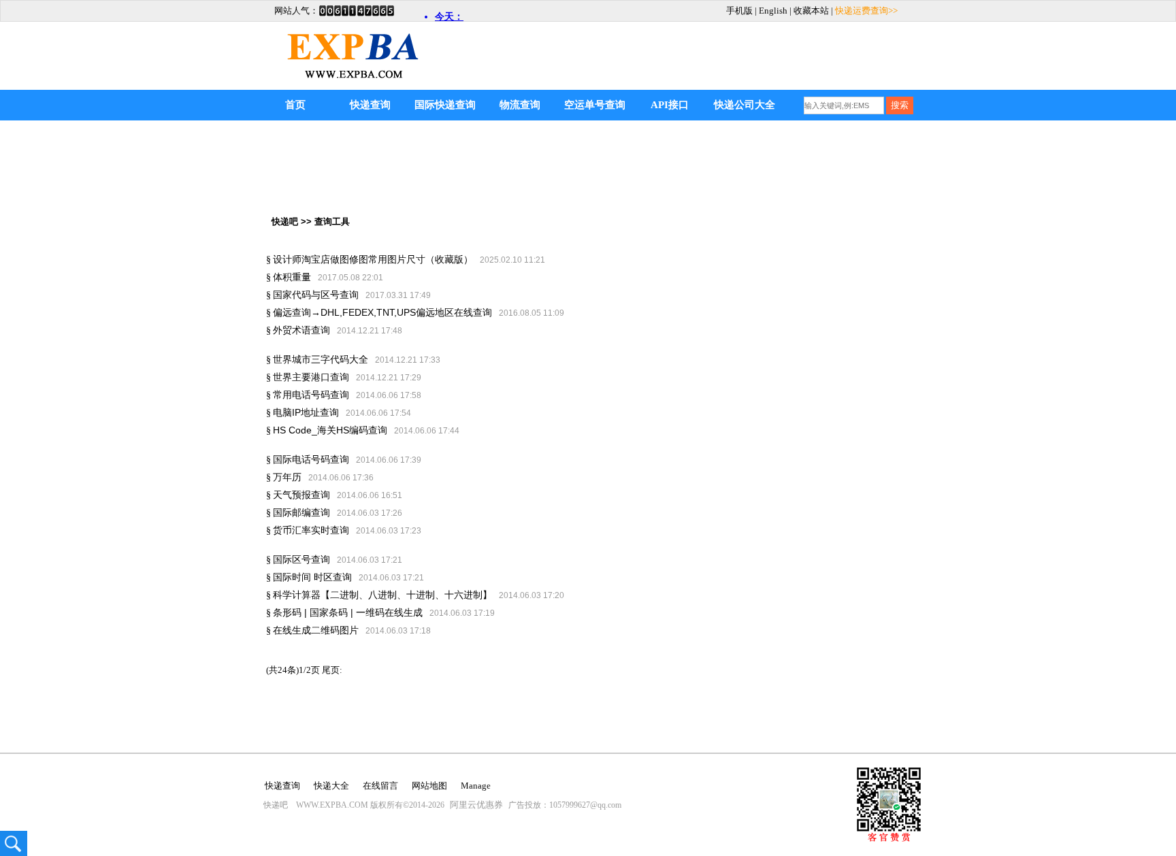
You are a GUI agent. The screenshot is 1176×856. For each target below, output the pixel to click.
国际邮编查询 (301, 512)
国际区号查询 (301, 559)
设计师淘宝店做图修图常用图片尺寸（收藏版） (373, 259)
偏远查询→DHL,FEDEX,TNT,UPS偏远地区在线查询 (382, 312)
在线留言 (380, 785)
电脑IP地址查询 (306, 412)
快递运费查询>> (866, 10)
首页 (295, 104)
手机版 (739, 10)
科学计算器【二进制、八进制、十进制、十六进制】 (382, 594)
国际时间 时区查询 (312, 577)
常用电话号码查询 (311, 394)
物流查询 (520, 104)
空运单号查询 (594, 104)
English (773, 10)
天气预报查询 (301, 494)
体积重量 (292, 276)
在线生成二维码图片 (316, 630)
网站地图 (429, 785)
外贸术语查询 (301, 330)
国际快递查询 (445, 104)
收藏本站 (811, 10)
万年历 (287, 477)
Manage (476, 785)
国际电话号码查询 (311, 459)
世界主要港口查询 (311, 377)
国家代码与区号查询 (316, 294)
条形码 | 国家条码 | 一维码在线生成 (348, 612)
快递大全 (331, 785)
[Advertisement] (759, 45)
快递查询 (370, 104)
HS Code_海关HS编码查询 (330, 430)
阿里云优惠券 (476, 805)
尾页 (332, 670)
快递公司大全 (744, 104)
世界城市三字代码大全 (320, 359)
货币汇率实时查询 (311, 530)
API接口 (670, 104)
